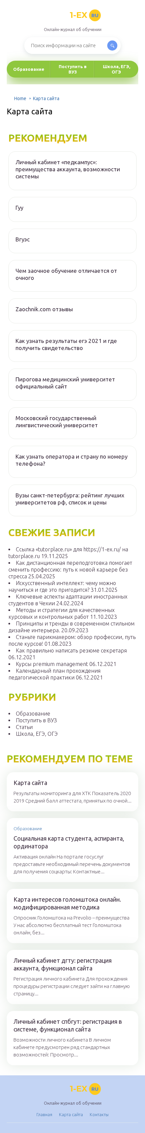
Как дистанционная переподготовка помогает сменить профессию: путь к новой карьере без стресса (70, 569)
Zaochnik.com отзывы (44, 309)
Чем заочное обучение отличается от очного (66, 274)
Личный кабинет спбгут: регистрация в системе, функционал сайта (67, 1025)
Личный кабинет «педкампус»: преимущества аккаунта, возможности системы (68, 169)
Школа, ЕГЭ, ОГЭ (116, 69)
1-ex (84, 15)
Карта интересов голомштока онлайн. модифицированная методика (67, 903)
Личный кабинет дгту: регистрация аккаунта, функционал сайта (62, 964)
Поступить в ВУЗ (73, 69)
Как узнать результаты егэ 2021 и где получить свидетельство (66, 344)
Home (20, 98)
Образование (28, 69)
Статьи (24, 727)
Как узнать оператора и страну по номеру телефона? (71, 460)
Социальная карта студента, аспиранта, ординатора (68, 842)
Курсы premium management (52, 664)
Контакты (99, 1114)
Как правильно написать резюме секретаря (71, 650)
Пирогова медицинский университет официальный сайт (65, 382)
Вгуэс (23, 239)
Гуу (19, 207)
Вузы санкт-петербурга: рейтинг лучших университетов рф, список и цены (70, 498)
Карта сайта (30, 782)
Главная (44, 1114)
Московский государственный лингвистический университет (57, 421)
